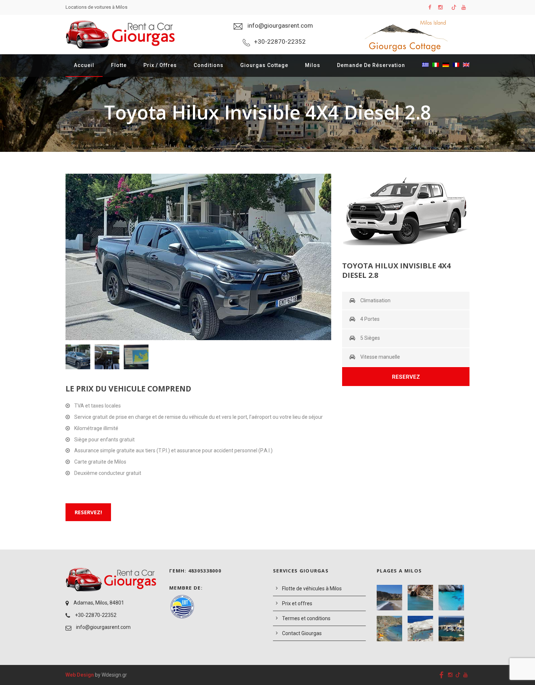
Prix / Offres (160, 65)
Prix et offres (297, 603)
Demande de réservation (371, 65)
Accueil (84, 65)
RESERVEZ (406, 377)
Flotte (119, 65)
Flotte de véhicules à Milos (312, 588)
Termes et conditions (306, 618)
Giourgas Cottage (264, 65)
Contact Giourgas (302, 633)
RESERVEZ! (88, 512)
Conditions (208, 65)
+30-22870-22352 (95, 615)
